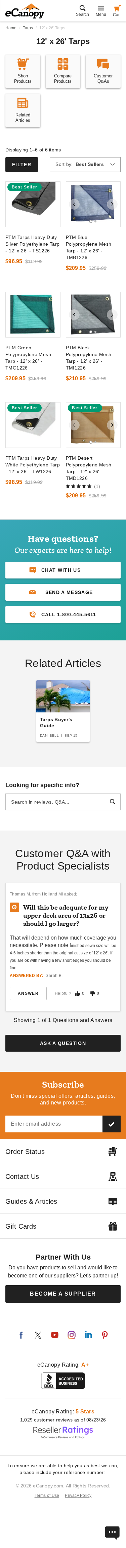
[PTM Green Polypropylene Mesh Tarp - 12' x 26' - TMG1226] (33, 314)
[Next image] (112, 204)
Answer (28, 993)
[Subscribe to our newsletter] (111, 1124)
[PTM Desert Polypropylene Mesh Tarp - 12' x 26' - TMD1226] (93, 425)
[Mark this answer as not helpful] (92, 993)
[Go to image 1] (90, 221)
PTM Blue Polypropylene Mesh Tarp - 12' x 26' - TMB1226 (89, 247)
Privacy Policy (78, 1495)
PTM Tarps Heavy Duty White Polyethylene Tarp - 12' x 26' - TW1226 (32, 464)
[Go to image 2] (95, 221)
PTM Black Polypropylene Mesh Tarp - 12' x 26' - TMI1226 (89, 358)
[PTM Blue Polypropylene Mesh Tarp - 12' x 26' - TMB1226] (93, 204)
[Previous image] (74, 204)
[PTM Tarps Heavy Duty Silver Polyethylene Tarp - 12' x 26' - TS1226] (33, 204)
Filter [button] (21, 164)
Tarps (28, 28)
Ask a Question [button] (63, 1043)
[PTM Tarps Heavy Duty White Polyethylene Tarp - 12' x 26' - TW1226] (33, 425)
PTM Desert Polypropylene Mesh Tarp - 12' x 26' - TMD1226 (89, 468)
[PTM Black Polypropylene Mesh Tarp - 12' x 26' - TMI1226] (93, 314)
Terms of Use (47, 1495)
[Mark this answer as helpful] (77, 993)
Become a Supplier (63, 1294)
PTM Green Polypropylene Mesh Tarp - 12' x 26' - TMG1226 (28, 358)
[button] (63, 592)
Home (10, 28)
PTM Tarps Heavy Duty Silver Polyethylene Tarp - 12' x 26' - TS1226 (32, 244)
